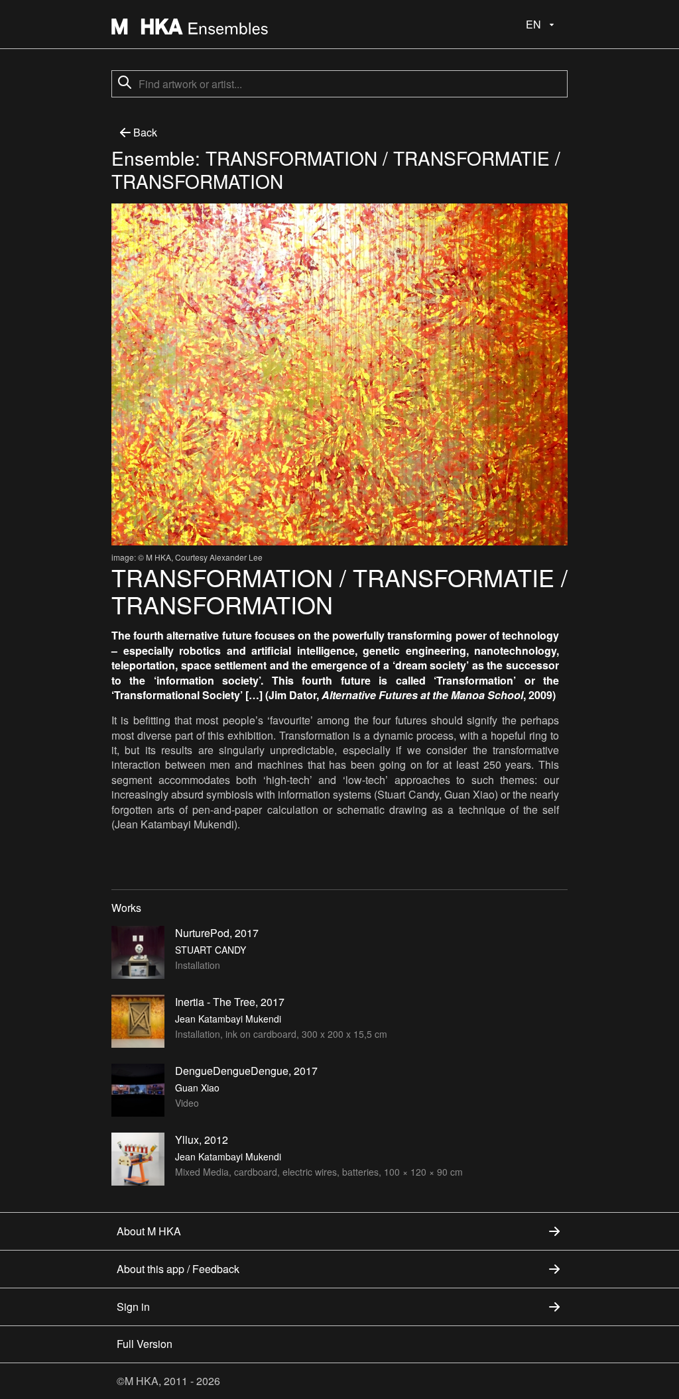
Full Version (144, 1343)
